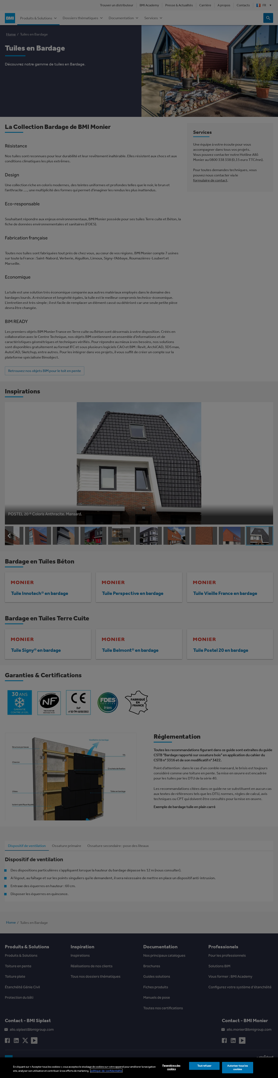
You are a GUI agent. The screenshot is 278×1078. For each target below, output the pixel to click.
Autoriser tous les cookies (237, 1067)
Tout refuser (204, 1065)
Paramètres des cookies (171, 1067)
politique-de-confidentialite (106, 1070)
